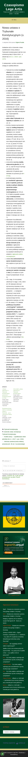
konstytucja (17, 432)
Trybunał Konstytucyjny (11, 429)
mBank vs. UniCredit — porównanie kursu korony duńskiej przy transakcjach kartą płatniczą (13, 680)
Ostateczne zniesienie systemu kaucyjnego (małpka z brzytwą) (14, 628)
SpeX (4, 609)
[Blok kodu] (16, 470)
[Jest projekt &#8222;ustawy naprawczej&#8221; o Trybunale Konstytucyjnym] (18, 395)
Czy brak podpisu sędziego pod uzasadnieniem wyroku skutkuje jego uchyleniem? (13, 660)
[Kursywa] (5, 470)
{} (19, 470)
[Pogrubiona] (4, 470)
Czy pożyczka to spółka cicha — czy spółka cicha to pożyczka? (14, 653)
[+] (21, 470)
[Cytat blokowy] (14, 470)
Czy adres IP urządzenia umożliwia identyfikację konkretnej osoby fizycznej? (13, 639)
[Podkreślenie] (7, 470)
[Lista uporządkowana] (11, 470)
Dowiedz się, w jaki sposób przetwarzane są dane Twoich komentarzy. (12, 477)
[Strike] (9, 470)
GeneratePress (14, 754)
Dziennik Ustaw (8, 432)
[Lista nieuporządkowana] (13, 470)
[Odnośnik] (18, 470)
